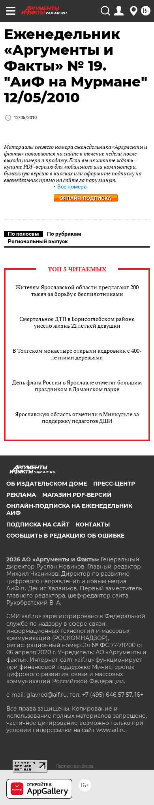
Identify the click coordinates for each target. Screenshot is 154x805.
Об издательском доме (46, 483)
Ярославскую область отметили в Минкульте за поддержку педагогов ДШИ (77, 417)
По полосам (23, 234)
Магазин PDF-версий (77, 494)
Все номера (72, 187)
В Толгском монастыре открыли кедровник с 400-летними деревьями (77, 354)
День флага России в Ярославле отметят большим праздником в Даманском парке (77, 385)
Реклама (21, 494)
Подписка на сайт (37, 524)
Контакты (93, 524)
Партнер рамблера (74, 766)
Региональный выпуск (38, 241)
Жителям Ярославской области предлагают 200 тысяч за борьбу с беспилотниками (77, 290)
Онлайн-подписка (85, 198)
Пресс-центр (114, 483)
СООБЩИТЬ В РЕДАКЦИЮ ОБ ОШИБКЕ (65, 535)
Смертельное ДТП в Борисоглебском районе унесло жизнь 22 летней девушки (77, 322)
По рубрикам (64, 234)
